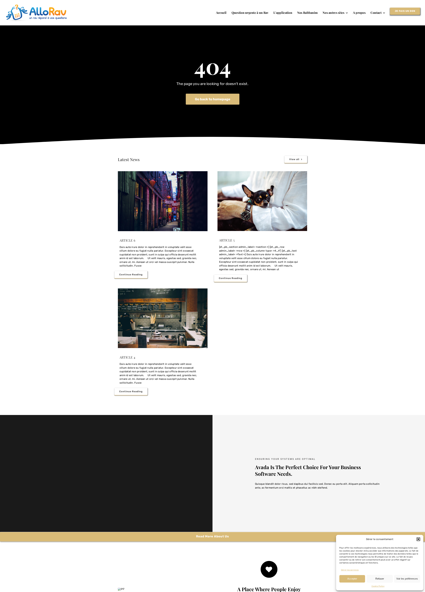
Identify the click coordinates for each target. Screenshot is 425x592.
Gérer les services (350, 570)
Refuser (379, 578)
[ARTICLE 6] (163, 201)
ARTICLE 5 (227, 240)
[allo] (37, 5)
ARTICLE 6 (127, 240)
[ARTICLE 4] (163, 318)
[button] (418, 539)
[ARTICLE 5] (262, 201)
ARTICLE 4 (127, 357)
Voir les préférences (407, 578)
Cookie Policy (378, 586)
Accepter (352, 578)
